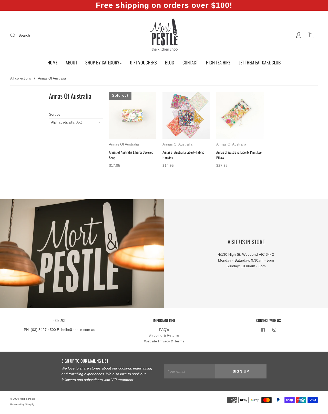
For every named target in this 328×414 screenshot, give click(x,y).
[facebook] (263, 329)
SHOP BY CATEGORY (102, 62)
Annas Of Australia (124, 144)
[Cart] (311, 35)
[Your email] (189, 371)
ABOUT (71, 62)
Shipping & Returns (164, 335)
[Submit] (16, 35)
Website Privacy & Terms (164, 341)
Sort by (54, 114)
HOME (52, 62)
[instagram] (274, 329)
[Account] (299, 35)
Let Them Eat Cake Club (260, 62)
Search (24, 35)
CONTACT (190, 62)
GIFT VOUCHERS (143, 62)
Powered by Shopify (22, 404)
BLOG (169, 62)
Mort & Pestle (28, 398)
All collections (20, 78)
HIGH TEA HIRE (218, 62)
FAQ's (164, 330)
